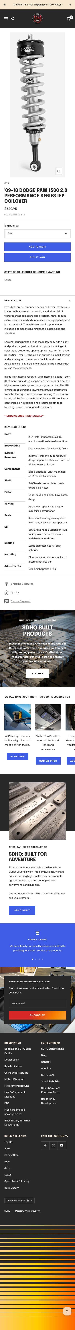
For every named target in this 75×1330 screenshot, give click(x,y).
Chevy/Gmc (11, 1155)
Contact (45, 1061)
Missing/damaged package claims (14, 1112)
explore (37, 673)
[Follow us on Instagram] (53, 1145)
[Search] (13, 18)
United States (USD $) (18, 1200)
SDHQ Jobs (47, 1074)
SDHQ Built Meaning (52, 1048)
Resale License (13, 1066)
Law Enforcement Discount (14, 1094)
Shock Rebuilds (50, 1081)
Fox (6, 183)
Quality (15, 592)
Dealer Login (11, 1059)
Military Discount (14, 1079)
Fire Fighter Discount (16, 1085)
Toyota (8, 1142)
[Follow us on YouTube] (62, 1145)
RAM (7, 1161)
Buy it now (37, 257)
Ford (7, 1148)
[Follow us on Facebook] (45, 1145)
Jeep (7, 1168)
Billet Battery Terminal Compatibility (17, 1123)
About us (46, 1068)
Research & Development (49, 1101)
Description (12, 300)
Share (7, 279)
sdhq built (22, 910)
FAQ (6, 1103)
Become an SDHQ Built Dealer (17, 1051)
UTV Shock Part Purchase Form (50, 1090)
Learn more (50, 4)
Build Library (11, 1187)
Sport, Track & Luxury (16, 1181)
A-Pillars (17, 756)
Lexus (7, 1174)
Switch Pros (48, 761)
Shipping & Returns (22, 583)
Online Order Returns (16, 1072)
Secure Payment (20, 601)
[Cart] (69, 18)
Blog (43, 1055)
